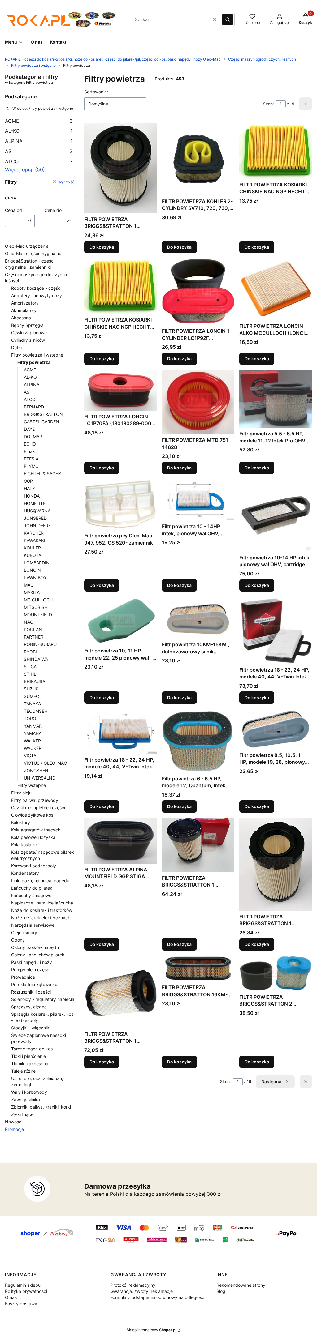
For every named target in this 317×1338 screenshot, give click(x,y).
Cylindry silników (28, 340)
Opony (18, 940)
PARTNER (33, 636)
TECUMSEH (35, 711)
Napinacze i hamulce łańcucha (42, 902)
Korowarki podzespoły (33, 865)
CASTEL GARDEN (41, 421)
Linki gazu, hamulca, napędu (40, 880)
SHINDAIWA (36, 659)
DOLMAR (33, 436)
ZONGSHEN (36, 770)
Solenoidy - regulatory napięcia (42, 999)
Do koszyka (101, 247)
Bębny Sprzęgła (27, 325)
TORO (30, 718)
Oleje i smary (24, 932)
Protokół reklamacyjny (133, 1285)
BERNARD (34, 406)
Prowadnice (23, 977)
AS (38, 151)
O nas (11, 1297)
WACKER (32, 748)
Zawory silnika (25, 1099)
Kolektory (20, 822)
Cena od (13, 210)
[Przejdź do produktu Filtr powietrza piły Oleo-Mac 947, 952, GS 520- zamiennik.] (120, 504)
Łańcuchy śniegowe (31, 895)
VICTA (30, 755)
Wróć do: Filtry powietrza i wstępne (42, 108)
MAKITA (32, 592)
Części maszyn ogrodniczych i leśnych (262, 59)
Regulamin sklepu (23, 1285)
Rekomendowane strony (240, 1285)
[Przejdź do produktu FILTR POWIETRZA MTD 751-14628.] (198, 402)
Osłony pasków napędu (35, 947)
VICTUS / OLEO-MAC (45, 763)
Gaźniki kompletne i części (38, 807)
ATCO (38, 161)
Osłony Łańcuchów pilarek (37, 954)
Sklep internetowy (151, 1329)
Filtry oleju (21, 792)
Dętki (16, 347)
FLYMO (31, 466)
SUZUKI (32, 688)
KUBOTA (32, 555)
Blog (220, 1291)
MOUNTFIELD (38, 614)
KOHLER (32, 547)
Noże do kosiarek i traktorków (41, 910)
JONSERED (35, 518)
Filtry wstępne (31, 785)
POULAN (33, 629)
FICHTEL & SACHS (42, 473)
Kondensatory (25, 873)
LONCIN (32, 570)
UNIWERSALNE (39, 777)
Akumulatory (24, 310)
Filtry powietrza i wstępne (33, 65)
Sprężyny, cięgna (29, 1006)
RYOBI (30, 651)
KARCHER (34, 533)
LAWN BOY (35, 577)
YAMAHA (32, 733)
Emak (29, 451)
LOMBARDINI (37, 562)
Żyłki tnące (22, 1114)
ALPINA (38, 141)
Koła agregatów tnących (35, 829)
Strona (269, 103)
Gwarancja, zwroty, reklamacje (142, 1291)
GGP (28, 481)
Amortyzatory (25, 303)
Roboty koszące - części (36, 288)
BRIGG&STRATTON (43, 414)
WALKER (32, 740)
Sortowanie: (96, 91)
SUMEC (31, 696)
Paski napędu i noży (31, 962)
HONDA (32, 495)
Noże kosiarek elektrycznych (40, 917)
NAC (28, 622)
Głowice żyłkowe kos (32, 815)
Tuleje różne (23, 1071)
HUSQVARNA (37, 510)
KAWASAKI (34, 540)
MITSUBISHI (36, 607)
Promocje (14, 1129)
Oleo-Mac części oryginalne (33, 253)
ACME (38, 121)
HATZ (29, 488)
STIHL (30, 674)
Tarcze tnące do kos (32, 1048)
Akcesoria (21, 317)
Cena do (53, 210)
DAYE (29, 429)
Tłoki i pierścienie (28, 1056)
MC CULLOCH (38, 599)
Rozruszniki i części (31, 991)
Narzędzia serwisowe (32, 925)
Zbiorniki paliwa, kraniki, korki (41, 1106)
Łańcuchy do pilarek (31, 888)
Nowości (13, 1121)
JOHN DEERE (37, 525)
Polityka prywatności (26, 1291)
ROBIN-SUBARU (40, 644)
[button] (227, 19)
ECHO (30, 444)
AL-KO (38, 131)
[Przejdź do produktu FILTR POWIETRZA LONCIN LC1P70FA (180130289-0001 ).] (120, 390)
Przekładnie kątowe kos (35, 984)
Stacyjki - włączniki (30, 1027)
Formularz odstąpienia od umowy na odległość (157, 1297)
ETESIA (31, 458)
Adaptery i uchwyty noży (36, 295)
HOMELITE (35, 503)
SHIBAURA (34, 681)
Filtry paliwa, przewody (34, 800)
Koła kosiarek (24, 844)
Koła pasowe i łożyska (33, 837)
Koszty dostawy (21, 1303)
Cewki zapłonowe (29, 332)
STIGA (30, 666)
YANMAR (33, 726)
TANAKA (32, 703)
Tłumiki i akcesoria (29, 1063)
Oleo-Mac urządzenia (27, 246)
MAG (28, 585)
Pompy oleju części (30, 969)
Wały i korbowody (29, 1092)
